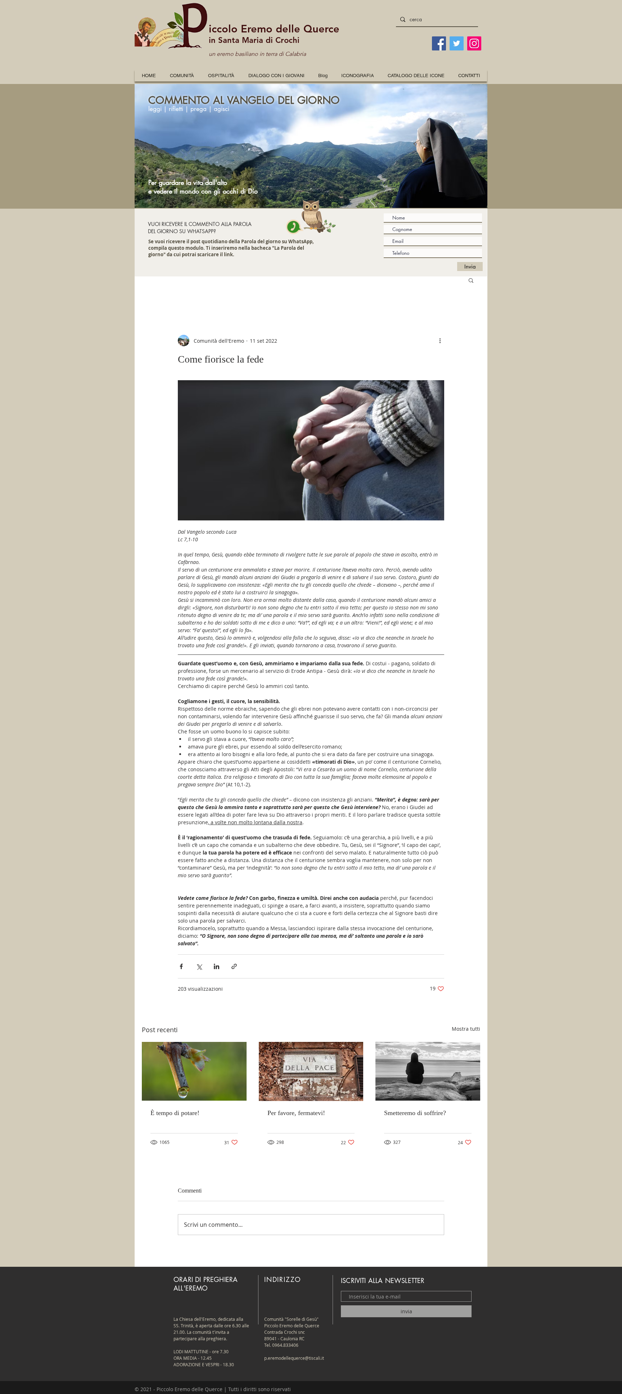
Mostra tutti (466, 1028)
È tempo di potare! (174, 1112)
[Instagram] (474, 43)
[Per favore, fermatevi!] (311, 1071)
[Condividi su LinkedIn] (216, 966)
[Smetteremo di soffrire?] (427, 1071)
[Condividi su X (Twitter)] (198, 966)
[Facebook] (439, 43)
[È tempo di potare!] (194, 1071)
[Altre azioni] (440, 340)
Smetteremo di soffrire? (415, 1112)
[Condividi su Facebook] (181, 966)
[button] (357, 75)
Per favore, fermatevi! (296, 1112)
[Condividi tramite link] (234, 966)
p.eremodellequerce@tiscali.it (294, 1358)
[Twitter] (457, 43)
